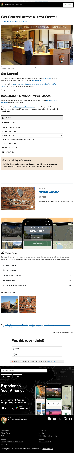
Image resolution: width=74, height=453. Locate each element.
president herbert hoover (62, 325)
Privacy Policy (5, 433)
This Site (6, 376)
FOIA (2, 436)
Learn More (37, 238)
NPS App (36, 230)
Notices (3, 439)
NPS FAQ (4, 444)
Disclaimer (42, 433)
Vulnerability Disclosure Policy (48, 436)
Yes (17, 349)
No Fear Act (42, 430)
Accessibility (5, 430)
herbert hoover (49, 325)
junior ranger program (18, 327)
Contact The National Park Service (12, 442)
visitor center (41, 327)
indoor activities (31, 327)
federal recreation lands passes (23, 107)
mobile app (47, 78)
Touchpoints (51, 361)
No (17, 354)
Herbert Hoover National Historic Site (14, 21)
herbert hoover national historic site (16, 325)
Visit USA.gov (47, 449)
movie (9, 327)
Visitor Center (49, 192)
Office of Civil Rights (45, 442)
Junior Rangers (37, 80)
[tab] (32, 135)
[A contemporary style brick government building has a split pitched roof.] (9, 304)
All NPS (17, 376)
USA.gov (41, 439)
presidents (32, 325)
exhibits (3, 327)
